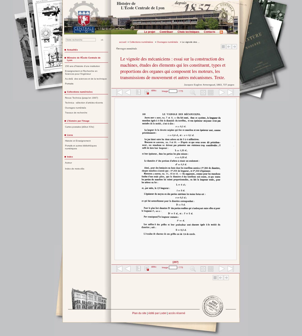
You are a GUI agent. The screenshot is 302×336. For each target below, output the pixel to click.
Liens (70, 135)
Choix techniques (188, 31)
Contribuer (166, 31)
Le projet (149, 31)
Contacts (209, 31)
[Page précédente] (115, 180)
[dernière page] (229, 92)
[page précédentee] (127, 92)
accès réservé (176, 313)
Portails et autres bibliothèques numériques (81, 147)
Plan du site (139, 313)
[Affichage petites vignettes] (211, 92)
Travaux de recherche (76, 112)
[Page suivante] (235, 180)
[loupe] (193, 92)
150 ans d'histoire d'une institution (82, 66)
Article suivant (234, 46)
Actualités (72, 50)
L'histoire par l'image (78, 121)
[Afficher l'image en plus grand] (176, 179)
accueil (122, 42)
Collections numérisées (142, 42)
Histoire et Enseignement (78, 141)
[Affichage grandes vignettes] (202, 92)
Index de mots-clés (74, 168)
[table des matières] (137, 92)
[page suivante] (221, 92)
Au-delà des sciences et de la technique (86, 79)
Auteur (68, 162)
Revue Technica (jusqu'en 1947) (81, 98)
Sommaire (223, 46)
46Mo (153, 90)
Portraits (69, 83)
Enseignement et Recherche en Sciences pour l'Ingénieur (81, 72)
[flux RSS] (222, 33)
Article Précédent (228, 46)
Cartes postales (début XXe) (79, 127)
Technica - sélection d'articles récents (84, 102)
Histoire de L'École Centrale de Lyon (140, 5)
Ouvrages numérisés (168, 42)
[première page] (119, 92)
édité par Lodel (157, 313)
